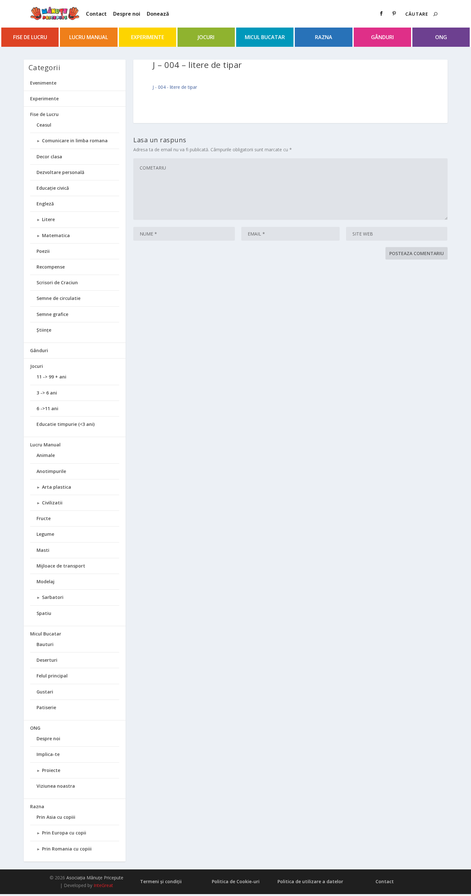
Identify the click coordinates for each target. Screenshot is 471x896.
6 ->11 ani (47, 408)
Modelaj (45, 581)
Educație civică (53, 188)
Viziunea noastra (56, 786)
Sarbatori (52, 597)
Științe (44, 330)
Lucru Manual (88, 37)
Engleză (45, 204)
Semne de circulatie (58, 298)
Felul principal (52, 676)
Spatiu (44, 613)
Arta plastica (56, 487)
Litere (48, 219)
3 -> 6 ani (47, 393)
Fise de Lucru (30, 37)
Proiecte (51, 770)
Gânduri (382, 37)
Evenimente (43, 83)
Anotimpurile (51, 471)
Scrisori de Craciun (57, 282)
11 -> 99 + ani (51, 377)
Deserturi (47, 660)
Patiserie (46, 707)
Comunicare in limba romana (75, 140)
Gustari (45, 692)
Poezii (43, 251)
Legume (45, 534)
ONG (441, 37)
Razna (323, 37)
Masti (43, 550)
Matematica (56, 235)
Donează (158, 14)
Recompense (51, 267)
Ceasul (44, 125)
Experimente (147, 37)
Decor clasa (49, 156)
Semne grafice (52, 314)
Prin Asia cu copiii (56, 817)
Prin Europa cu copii (64, 833)
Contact (96, 14)
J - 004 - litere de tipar (175, 87)
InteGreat (103, 885)
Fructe (44, 518)
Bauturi (45, 644)
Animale (46, 455)
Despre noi (126, 14)
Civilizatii (52, 503)
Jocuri (206, 37)
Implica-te (48, 754)
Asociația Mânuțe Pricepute (94, 878)
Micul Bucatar (265, 37)
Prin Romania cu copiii (67, 849)
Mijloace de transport (61, 566)
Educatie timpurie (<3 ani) (66, 424)
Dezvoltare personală (60, 172)
